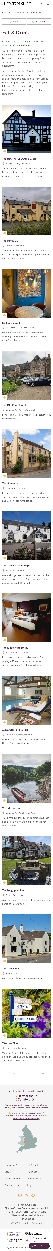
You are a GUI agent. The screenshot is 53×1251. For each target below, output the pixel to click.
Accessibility (44, 1208)
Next (42, 1073)
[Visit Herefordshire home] (16, 3)
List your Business (18, 1211)
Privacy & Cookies (26, 1204)
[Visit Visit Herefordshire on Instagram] (20, 1195)
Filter (16, 21)
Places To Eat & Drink (20, 12)
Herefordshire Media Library (27, 1215)
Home (5, 12)
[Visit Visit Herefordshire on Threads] (26, 1195)
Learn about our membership (26, 1118)
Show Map (40, 21)
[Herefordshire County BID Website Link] (26, 1098)
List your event (38, 1211)
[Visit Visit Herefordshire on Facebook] (33, 1195)
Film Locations (28, 1218)
